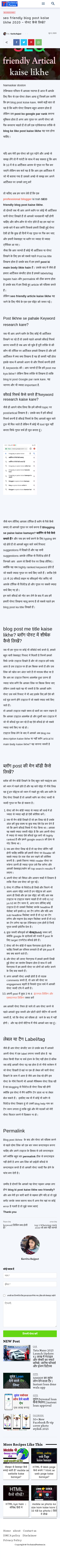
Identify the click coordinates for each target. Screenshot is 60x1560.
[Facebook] (16, 42)
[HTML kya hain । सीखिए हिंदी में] (16, 1493)
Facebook (38, 1415)
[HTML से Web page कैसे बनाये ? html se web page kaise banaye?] (44, 1455)
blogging (9, 12)
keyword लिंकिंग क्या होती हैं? (15, 1226)
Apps (35, 1374)
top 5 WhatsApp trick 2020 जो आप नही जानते (45, 1226)
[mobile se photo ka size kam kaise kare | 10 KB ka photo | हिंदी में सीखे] (44, 1493)
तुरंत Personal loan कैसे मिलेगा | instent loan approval (45, 1402)
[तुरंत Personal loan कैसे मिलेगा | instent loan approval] (16, 1402)
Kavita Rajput (16, 34)
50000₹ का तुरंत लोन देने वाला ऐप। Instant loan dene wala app (44, 1382)
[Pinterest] (31, 42)
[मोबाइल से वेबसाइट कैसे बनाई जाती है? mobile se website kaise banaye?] (16, 1455)
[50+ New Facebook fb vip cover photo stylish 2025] (16, 1422)
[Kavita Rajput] (5, 33)
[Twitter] (24, 42)
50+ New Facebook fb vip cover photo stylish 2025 (43, 1423)
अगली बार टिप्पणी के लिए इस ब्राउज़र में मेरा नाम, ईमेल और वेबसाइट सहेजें (31, 1295)
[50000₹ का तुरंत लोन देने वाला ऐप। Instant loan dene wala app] (16, 1381)
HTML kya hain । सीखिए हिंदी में (16, 1506)
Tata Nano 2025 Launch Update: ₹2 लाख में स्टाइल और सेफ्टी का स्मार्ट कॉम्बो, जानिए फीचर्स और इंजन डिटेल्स (44, 1358)
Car (35, 1346)
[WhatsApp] (38, 42)
